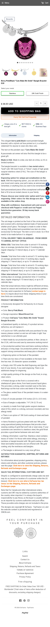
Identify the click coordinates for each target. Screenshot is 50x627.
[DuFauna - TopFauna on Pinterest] (24, 601)
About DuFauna (25, 563)
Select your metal (7, 88)
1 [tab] (17, 63)
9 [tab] (32, 63)
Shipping (36, 135)
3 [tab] (21, 63)
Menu (7, 3)
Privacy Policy (25, 577)
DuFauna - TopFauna (27, 607)
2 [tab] (19, 63)
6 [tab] (27, 63)
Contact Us (25, 559)
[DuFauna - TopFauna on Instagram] (28, 601)
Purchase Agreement (25, 573)
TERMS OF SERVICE (25, 570)
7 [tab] (29, 63)
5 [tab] (25, 63)
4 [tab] (23, 63)
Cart (46, 3)
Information (13, 135)
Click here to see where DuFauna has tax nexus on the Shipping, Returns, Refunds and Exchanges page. (22, 483)
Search (25, 556)
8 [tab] (31, 63)
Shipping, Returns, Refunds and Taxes (25, 566)
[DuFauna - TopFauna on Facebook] (20, 601)
